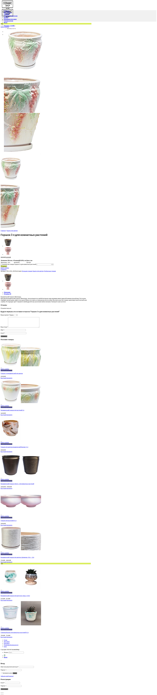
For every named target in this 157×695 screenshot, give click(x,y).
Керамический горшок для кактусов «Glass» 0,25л (15, 595)
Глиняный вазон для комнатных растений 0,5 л (15, 632)
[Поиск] (4, 654)
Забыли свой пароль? (7, 676)
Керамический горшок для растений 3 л (12, 410)
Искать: (6, 652)
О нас (5, 640)
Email (3, 333)
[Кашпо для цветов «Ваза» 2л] (8, 254)
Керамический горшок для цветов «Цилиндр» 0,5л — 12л (17, 557)
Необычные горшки (50, 271)
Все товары (8, 12)
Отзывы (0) (7, 294)
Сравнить (4, 269)
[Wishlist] (1, 404)
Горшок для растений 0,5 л (8, 520)
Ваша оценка (5, 315)
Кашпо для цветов (12, 230)
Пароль (3, 670)
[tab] (47, 292)
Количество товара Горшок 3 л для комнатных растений (19, 264)
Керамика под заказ (10, 19)
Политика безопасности (11, 645)
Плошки (6, 14)
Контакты (7, 643)
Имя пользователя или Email (9, 667)
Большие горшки (27, 271)
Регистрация (4, 689)
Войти (14, 673)
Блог (5, 646)
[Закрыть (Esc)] (1, 692)
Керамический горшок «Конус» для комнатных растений (17, 484)
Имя (2, 330)
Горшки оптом (8, 21)
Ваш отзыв (4, 327)
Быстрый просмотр (6, 370)
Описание (7, 292)
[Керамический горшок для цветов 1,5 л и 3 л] (8, 246)
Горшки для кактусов (10, 16)
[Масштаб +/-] (3, 692)
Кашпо (6, 17)
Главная (6, 11)
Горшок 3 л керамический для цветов (12, 373)
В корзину (3, 266)
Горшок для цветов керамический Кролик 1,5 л (14, 447)
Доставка (7, 641)
